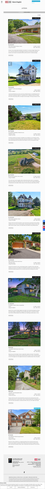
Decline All (33, 487)
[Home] (8, 2)
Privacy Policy (38, 485)
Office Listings (27, 12)
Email (14, 466)
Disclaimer (26, 477)
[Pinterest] (44, 227)
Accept (11, 487)
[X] (44, 223)
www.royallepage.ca (13, 477)
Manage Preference (21, 487)
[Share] (44, 230)
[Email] (44, 225)
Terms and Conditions (32, 477)
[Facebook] (44, 221)
